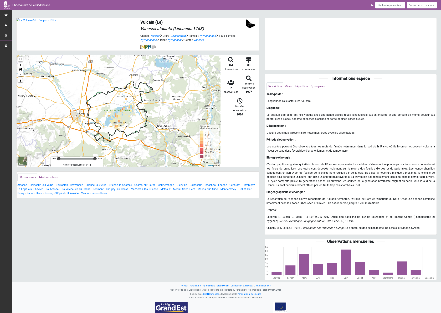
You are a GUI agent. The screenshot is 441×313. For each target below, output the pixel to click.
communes (27, 177)
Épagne (222, 185)
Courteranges (166, 185)
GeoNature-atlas (211, 294)
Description (275, 86)
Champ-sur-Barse (145, 185)
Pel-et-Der (245, 189)
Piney (20, 193)
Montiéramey (228, 189)
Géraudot (234, 185)
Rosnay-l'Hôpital (55, 193)
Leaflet (210, 165)
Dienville (182, 185)
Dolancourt (195, 185)
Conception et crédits (241, 285)
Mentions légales (262, 285)
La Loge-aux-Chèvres (30, 189)
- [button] (21, 74)
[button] (20, 69)
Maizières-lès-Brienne (144, 189)
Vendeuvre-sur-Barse (94, 193)
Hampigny (249, 185)
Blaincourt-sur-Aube (41, 185)
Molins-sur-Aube (208, 189)
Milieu (288, 86)
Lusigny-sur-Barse (117, 189)
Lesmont (98, 189)
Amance (22, 185)
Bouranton (62, 185)
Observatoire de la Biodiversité (31, 5)
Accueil (184, 285)
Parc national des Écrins (249, 294)
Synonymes (318, 86)
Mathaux (165, 189)
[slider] (58, 158)
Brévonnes (76, 185)
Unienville (73, 193)
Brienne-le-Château (120, 185)
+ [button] (21, 65)
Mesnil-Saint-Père (184, 189)
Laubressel (52, 189)
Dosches (210, 185)
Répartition (301, 86)
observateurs (48, 177)
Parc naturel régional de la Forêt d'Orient (209, 285)
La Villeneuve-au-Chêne (76, 189)
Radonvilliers (34, 193)
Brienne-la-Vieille (96, 185)
